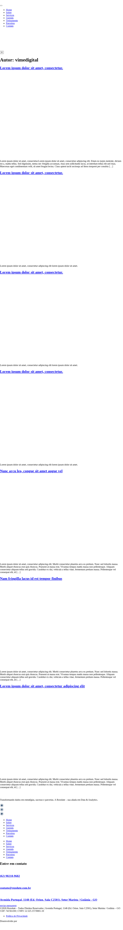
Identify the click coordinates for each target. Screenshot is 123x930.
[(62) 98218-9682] (1, 870)
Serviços (10, 15)
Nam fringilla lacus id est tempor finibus (31, 578)
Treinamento (12, 20)
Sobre (9, 12)
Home (9, 10)
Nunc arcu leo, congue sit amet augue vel (31, 471)
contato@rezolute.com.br (15, 887)
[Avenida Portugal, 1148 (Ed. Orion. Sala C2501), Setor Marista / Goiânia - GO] (1, 894)
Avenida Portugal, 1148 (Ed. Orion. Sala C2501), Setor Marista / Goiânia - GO (48, 899)
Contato (10, 26)
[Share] (113, 3)
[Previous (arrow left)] (5, 465)
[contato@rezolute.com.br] (1, 882)
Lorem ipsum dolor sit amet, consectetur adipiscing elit (42, 686)
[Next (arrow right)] (117, 465)
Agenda (10, 18)
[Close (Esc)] (119, 3)
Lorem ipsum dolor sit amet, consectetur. (31, 68)
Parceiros (10, 23)
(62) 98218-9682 (10, 876)
